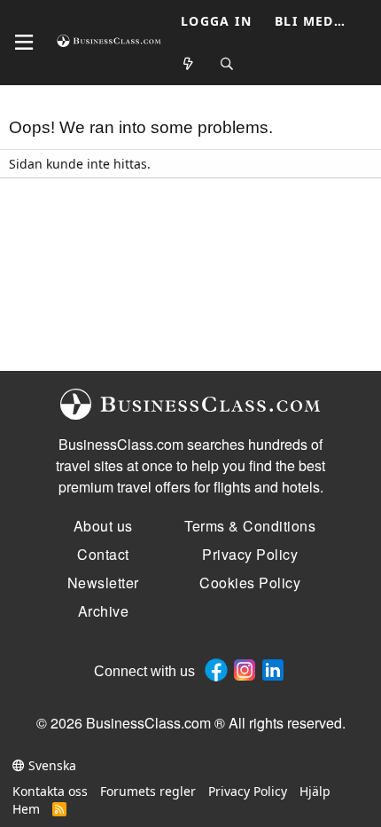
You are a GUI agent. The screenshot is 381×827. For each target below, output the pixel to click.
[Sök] (227, 64)
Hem (26, 808)
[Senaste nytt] (188, 64)
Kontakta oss (50, 791)
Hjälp (314, 791)
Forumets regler (148, 791)
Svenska (50, 765)
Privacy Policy (247, 791)
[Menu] (24, 42)
